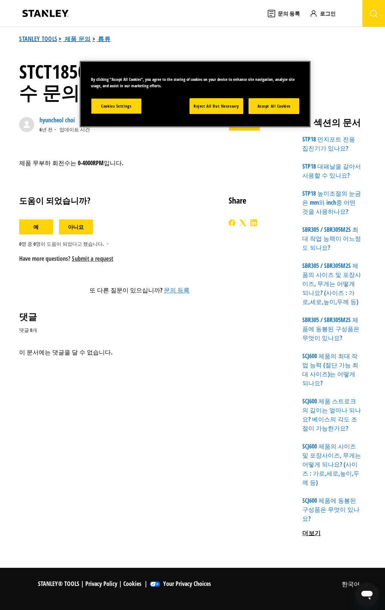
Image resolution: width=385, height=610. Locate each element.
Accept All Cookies (274, 106)
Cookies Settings (116, 106)
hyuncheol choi (57, 120)
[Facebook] (232, 222)
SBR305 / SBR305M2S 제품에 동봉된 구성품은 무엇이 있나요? (330, 329)
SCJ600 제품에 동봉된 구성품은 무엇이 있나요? (330, 509)
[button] (326, 13)
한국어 (351, 584)
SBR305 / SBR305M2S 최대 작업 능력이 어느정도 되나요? (331, 238)
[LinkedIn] (253, 222)
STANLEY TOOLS (38, 39)
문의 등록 (176, 290)
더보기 (311, 533)
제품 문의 (78, 39)
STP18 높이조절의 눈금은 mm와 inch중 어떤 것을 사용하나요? (331, 202)
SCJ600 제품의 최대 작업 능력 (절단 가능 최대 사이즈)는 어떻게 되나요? (330, 369)
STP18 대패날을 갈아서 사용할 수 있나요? (331, 171)
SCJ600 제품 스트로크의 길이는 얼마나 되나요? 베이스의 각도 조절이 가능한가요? (331, 414)
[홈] (45, 13)
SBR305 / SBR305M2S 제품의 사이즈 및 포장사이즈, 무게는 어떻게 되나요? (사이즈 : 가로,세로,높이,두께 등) (331, 284)
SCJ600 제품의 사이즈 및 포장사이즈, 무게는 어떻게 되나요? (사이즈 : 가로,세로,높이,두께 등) (331, 464)
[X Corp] (242, 222)
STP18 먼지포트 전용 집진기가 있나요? (328, 143)
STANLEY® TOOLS (58, 584)
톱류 (104, 39)
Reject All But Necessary (216, 106)
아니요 (76, 226)
